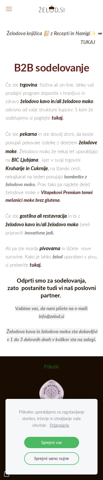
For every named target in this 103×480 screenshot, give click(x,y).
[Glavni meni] (8, 8)
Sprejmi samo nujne (51, 458)
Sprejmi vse (51, 442)
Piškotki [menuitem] (51, 366)
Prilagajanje (59, 425)
